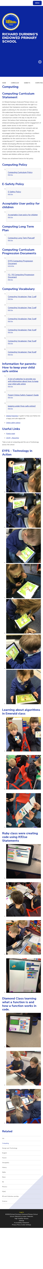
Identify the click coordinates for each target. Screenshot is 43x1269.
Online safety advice (13, 423)
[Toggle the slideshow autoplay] (40, 61)
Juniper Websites (27, 1216)
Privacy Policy (16, 1225)
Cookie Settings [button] (26, 1225)
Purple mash (10, 434)
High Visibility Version (21, 1218)
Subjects (27, 83)
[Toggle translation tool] (9, 3)
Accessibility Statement (21, 1223)
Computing (39, 83)
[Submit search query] (25, 3)
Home (4, 83)
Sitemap (21, 1221)
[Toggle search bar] (3, 3)
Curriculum (15, 83)
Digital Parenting (12, 416)
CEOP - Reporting (12, 438)
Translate (17, 3)
